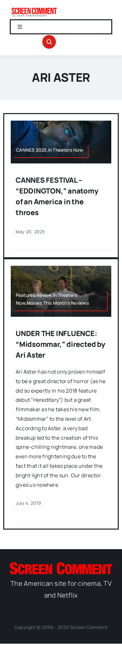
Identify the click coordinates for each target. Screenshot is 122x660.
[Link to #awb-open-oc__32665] (49, 42)
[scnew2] (34, 9)
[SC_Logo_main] (61, 564)
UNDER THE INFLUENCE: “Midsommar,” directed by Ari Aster (60, 344)
